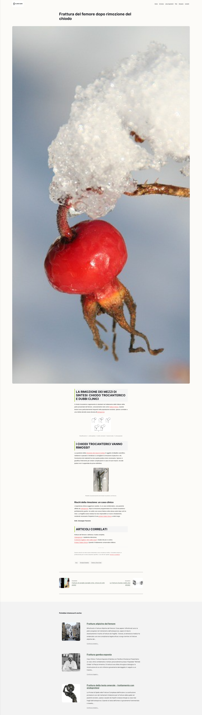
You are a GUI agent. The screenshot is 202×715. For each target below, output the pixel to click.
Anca (76, 562)
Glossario (181, 3)
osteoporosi (100, 412)
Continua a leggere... (92, 643)
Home (156, 3)
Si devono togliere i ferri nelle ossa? (85, 540)
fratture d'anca (113, 407)
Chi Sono (161, 3)
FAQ (176, 3)
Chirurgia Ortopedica (84, 562)
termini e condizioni (115, 554)
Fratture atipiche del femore (101, 623)
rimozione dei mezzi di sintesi (95, 453)
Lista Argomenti (169, 3)
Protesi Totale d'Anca (81, 542)
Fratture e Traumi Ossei (96, 562)
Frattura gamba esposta (99, 654)
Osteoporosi (78, 537)
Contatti (187, 3)
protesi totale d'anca (105, 516)
